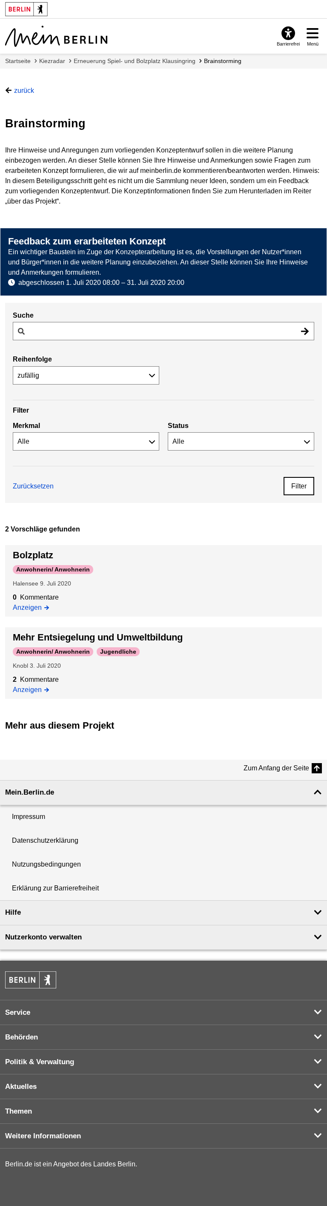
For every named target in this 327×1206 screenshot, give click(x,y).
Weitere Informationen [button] (43, 1136)
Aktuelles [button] (21, 1087)
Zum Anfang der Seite (276, 768)
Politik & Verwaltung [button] (39, 1062)
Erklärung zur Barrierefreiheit (55, 888)
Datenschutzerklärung (45, 840)
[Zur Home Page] (56, 36)
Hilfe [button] (13, 912)
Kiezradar (52, 60)
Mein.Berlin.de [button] (29, 792)
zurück (24, 90)
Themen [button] (18, 1111)
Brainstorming (222, 60)
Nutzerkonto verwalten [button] (43, 937)
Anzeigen (29, 607)
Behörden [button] (21, 1037)
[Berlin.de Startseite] (30, 979)
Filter (299, 486)
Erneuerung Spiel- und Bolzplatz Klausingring (134, 60)
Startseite (18, 60)
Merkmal (26, 425)
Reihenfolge (32, 359)
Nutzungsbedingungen (46, 864)
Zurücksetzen (33, 486)
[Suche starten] (304, 331)
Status (178, 425)
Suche (23, 315)
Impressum (28, 816)
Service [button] (17, 1012)
